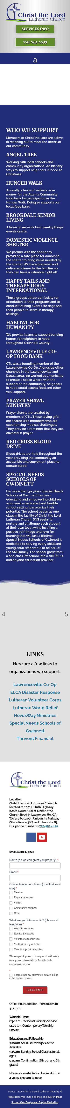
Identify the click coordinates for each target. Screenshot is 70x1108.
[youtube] (42, 837)
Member (18, 892)
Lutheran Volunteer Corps (35, 699)
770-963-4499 (35, 42)
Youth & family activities (27, 944)
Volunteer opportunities (26, 938)
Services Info (35, 29)
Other (16, 913)
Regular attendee (23, 897)
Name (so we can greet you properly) (34, 860)
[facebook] (31, 837)
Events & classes (23, 933)
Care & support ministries (28, 949)
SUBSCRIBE (35, 990)
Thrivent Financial (35, 738)
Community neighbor (25, 907)
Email (13, 872)
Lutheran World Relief (35, 707)
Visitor (17, 902)
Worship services (23, 928)
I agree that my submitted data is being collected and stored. (33, 976)
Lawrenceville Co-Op (35, 684)
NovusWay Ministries (35, 715)
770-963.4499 (48, 826)
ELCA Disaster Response (35, 692)
